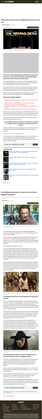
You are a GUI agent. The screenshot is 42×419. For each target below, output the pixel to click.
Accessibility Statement (26, 409)
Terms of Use (36, 407)
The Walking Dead (10, 396)
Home (4, 182)
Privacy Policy (24, 407)
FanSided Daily (6, 407)
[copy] (10, 27)
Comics (8, 182)
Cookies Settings (6, 411)
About (4, 404)
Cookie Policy (6, 409)
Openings (14, 404)
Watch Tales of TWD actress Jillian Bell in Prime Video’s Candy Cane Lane (20, 109)
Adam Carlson (6, 24)
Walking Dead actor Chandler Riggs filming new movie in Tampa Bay (19, 103)
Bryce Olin (5, 200)
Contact (22, 404)
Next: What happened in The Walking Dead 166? (13, 133)
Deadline (20, 246)
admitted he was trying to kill (13, 376)
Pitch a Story (14, 407)
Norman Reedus (31, 368)
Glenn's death (31, 362)
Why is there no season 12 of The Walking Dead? (15, 104)
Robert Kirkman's (24, 233)
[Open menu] (3, 1)
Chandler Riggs (13, 363)
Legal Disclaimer (15, 409)
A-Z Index (35, 409)
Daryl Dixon (29, 369)
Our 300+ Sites (36, 404)
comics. (13, 240)
